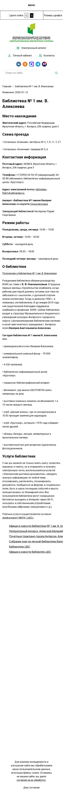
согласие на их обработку (31, 780)
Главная (6, 86)
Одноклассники (39, 204)
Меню (31, 5)
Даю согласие (31, 787)
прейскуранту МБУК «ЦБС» (18, 517)
